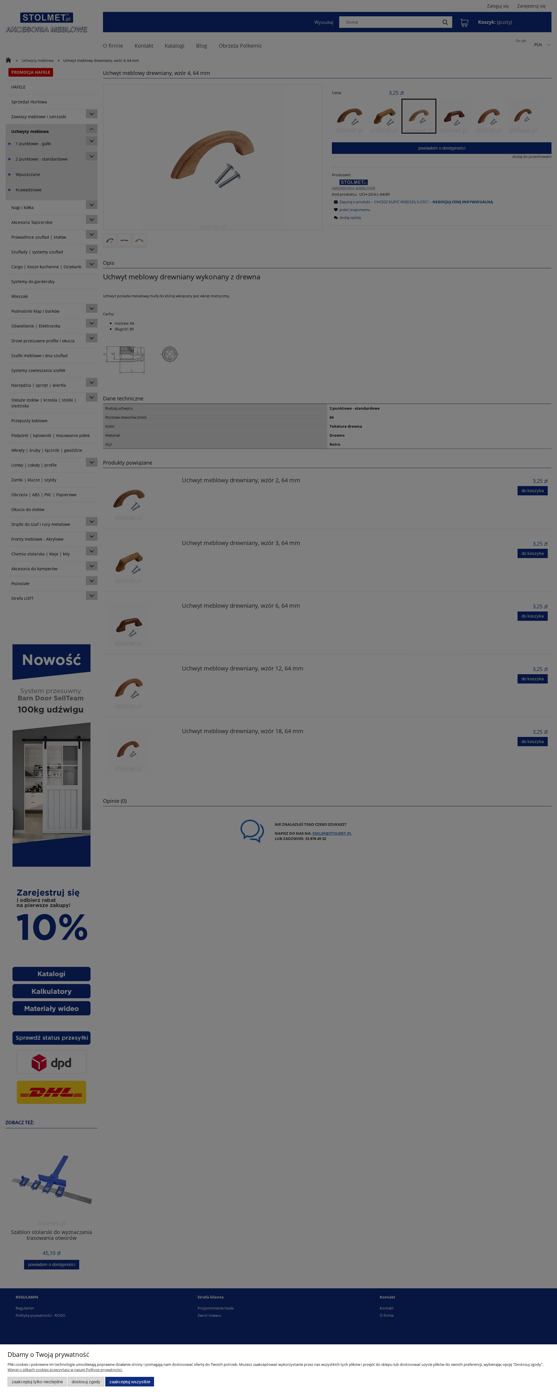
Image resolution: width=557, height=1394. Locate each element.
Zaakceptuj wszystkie (129, 1381)
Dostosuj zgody (86, 1381)
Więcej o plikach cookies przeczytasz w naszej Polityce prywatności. (65, 1369)
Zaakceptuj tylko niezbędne (37, 1381)
